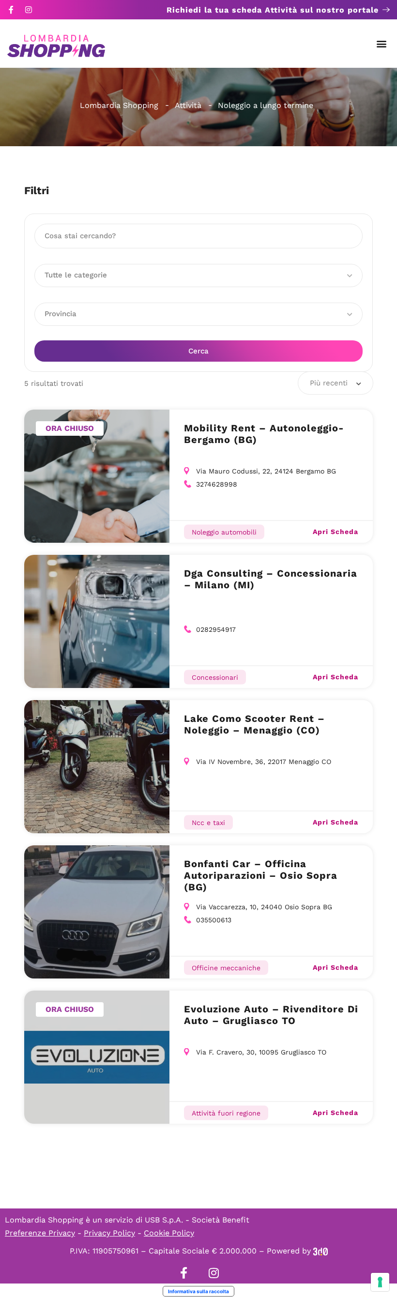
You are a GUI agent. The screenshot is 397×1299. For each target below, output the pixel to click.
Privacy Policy (109, 1233)
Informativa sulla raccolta (198, 1291)
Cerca (198, 351)
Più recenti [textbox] (329, 383)
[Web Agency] (320, 1250)
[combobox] (335, 383)
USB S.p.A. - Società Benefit (197, 1219)
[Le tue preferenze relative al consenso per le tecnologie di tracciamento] (380, 1282)
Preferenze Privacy (40, 1233)
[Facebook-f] (11, 10)
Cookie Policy (169, 1233)
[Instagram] (28, 10)
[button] (382, 44)
